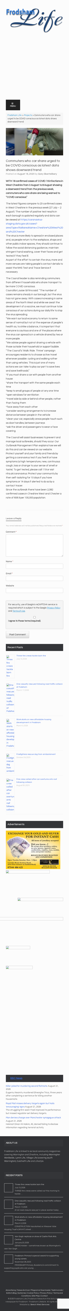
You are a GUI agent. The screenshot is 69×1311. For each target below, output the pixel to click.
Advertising (11, 1290)
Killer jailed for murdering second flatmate (26, 1086)
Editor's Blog (11, 1293)
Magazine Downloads (40, 1290)
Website (10, 586)
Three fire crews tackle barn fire (31, 656)
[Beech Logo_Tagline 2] (40, 900)
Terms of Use (19, 611)
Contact (44, 1296)
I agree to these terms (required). (24, 621)
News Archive (23, 1290)
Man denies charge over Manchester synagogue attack (33, 1117)
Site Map (36, 1296)
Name (9, 561)
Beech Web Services (39, 1304)
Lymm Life (20, 1158)
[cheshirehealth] (18, 948)
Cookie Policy (33, 1293)
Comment (11, 532)
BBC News (16, 1078)
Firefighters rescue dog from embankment (36, 754)
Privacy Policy (53, 608)
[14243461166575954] (19, 968)
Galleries (22, 1293)
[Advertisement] (34, 74)
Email (9, 573)
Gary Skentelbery (47, 174)
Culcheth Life (23, 1161)
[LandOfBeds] (28, 873)
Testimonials (56, 1290)
